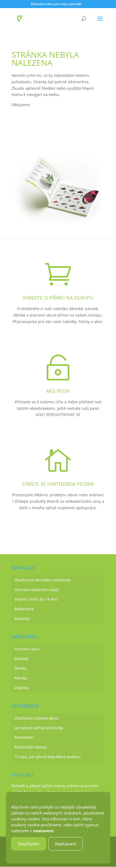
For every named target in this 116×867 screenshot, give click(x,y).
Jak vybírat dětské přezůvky (38, 727)
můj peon (58, 391)
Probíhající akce (37, 140)
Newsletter (24, 737)
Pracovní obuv (27, 648)
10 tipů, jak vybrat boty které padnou (47, 756)
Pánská (20, 678)
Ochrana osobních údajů (36, 589)
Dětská (20, 668)
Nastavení (65, 844)
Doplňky (21, 687)
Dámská (21, 658)
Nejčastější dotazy (30, 747)
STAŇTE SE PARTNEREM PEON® (58, 484)
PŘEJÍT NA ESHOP (58, 339)
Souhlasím (28, 844)
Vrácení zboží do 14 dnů (36, 599)
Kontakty (22, 618)
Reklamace (24, 608)
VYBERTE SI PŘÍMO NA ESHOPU (58, 297)
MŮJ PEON (58, 432)
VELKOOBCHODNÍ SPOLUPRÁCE (58, 525)
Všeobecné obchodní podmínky (42, 579)
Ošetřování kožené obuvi (36, 718)
